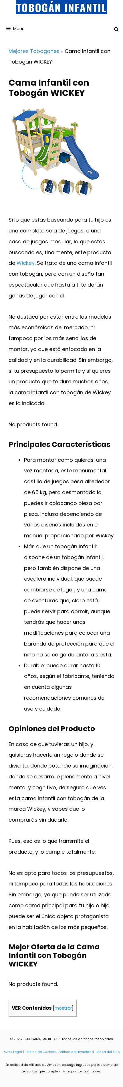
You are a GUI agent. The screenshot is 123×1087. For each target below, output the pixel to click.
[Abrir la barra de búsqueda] (116, 29)
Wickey (25, 263)
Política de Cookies (40, 1051)
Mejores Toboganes (34, 51)
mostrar (63, 1008)
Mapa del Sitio (108, 1051)
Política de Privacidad (76, 1051)
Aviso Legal (13, 1051)
